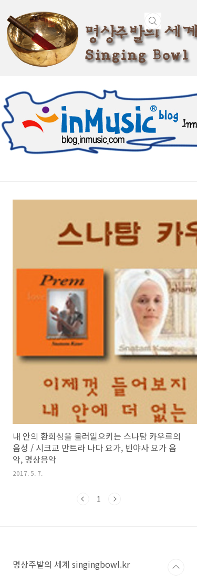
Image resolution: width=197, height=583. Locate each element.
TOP (176, 567)
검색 (153, 21)
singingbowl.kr (101, 564)
